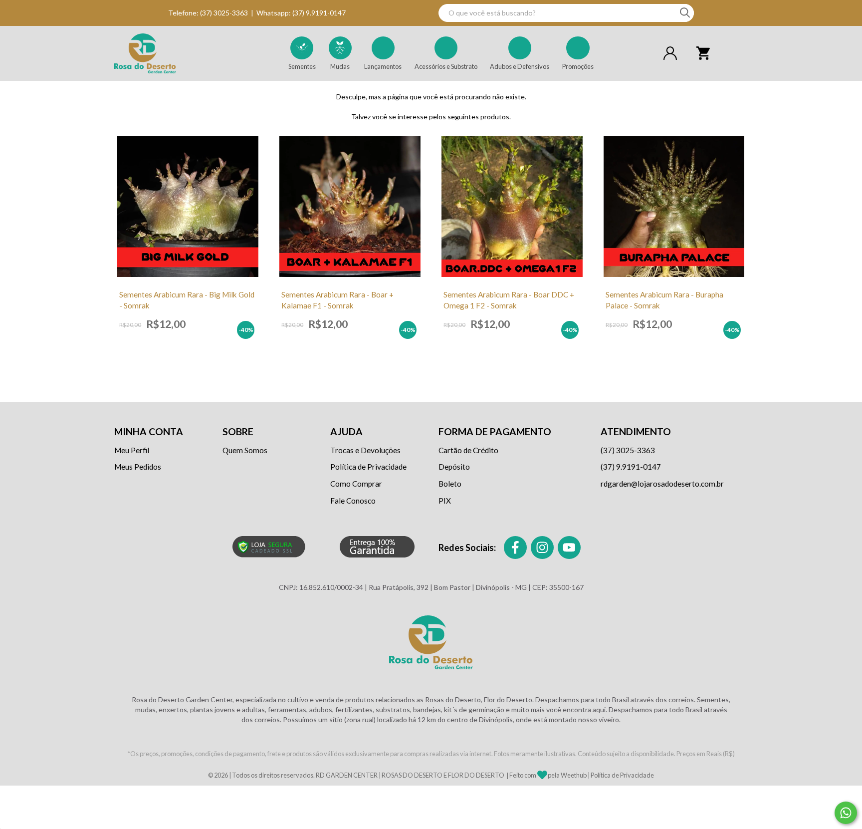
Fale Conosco (353, 500)
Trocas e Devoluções (365, 450)
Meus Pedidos (137, 466)
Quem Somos (244, 450)
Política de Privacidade (368, 466)
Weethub (574, 776)
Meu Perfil (131, 450)
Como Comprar (356, 483)
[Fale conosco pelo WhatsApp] (846, 813)
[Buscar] (685, 13)
